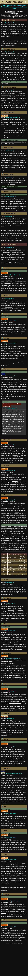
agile (23, 426)
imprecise (15, 155)
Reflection (7, 768)
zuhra (23, 863)
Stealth (21, 77)
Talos (5, 854)
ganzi (2, 635)
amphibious (5, 935)
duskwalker (7, 611)
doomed (21, 204)
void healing (15, 481)
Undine (6, 920)
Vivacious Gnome (9, 191)
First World (3, 107)
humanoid (9, 96)
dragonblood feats (15, 520)
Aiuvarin (6, 295)
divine (10, 230)
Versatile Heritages (16, 12)
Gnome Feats (16, 15)
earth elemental (6, 749)
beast (18, 389)
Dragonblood (8, 495)
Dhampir (6, 465)
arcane (6, 230)
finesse (4, 428)
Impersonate (24, 785)
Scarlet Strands (13, 143)
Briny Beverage (17, 142)
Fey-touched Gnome (10, 87)
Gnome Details (5, 15)
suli (6, 820)
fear (6, 518)
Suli (5, 806)
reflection (23, 782)
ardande (25, 353)
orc (12, 589)
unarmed (10, 428)
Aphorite (6, 314)
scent (19, 155)
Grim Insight (4, 188)
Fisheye (24, 142)
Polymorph (13, 404)
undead (3, 475)
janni (15, 816)
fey (14, 95)
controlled (18, 646)
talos (12, 875)
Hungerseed (7, 653)
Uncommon (4, 115)
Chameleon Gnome (9, 49)
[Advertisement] (14, 959)
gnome (2, 96)
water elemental (5, 930)
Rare (3, 373)
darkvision (12, 184)
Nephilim (6, 713)
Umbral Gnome (8, 174)
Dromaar (6, 579)
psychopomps (11, 610)
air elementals (16, 840)
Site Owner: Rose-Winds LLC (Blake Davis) (14, 943)
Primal (19, 404)
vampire (13, 474)
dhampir (3, 479)
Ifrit (5, 684)
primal (4, 98)
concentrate (4, 108)
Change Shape (6, 401)
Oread (6, 739)
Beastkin (6, 369)
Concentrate (6, 404)
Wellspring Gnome (9, 213)
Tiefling (6, 894)
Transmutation (6, 406)
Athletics (6, 132)
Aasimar (6, 268)
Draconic (17, 512)
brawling (4, 430)
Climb (14, 132)
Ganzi (5, 624)
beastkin (24, 389)
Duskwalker (7, 598)
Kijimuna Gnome (8, 112)
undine (8, 932)
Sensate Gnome (8, 147)
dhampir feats (4, 489)
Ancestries (9, 11)
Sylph (5, 830)
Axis (19, 324)
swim (21, 135)
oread (24, 756)
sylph (22, 842)
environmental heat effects (15, 703)
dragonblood (13, 510)
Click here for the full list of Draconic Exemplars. (13, 551)
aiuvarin (24, 305)
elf (17, 305)
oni (1, 673)
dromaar (19, 589)
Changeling (7, 440)
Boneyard (20, 610)
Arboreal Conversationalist (7, 142)
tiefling (6, 909)
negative (11, 203)
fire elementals (13, 694)
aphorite (11, 326)
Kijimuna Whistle (5, 143)
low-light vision (18, 285)
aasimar (9, 283)
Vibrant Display (4, 83)
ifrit (1, 699)
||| (2, 2)
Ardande (6, 338)
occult (14, 230)
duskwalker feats (23, 617)
